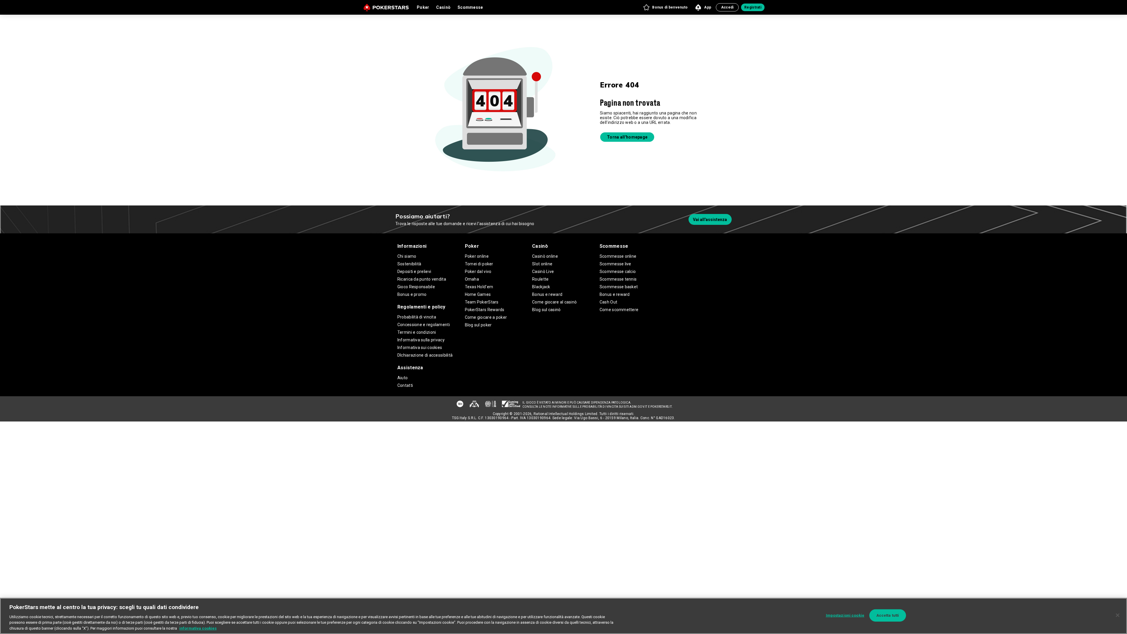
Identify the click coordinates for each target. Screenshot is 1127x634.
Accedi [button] (727, 7)
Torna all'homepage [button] (627, 137)
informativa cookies (198, 628)
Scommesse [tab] (470, 7)
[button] (665, 7)
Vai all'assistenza (710, 219)
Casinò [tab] (443, 7)
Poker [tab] (423, 7)
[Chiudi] (1117, 615)
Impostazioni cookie (845, 615)
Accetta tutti (887, 615)
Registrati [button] (752, 7)
